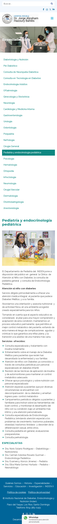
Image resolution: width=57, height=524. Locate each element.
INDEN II (49, 486)
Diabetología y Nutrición (15, 59)
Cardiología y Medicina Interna (18, 109)
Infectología (9, 177)
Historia (28, 483)
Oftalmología (10, 90)
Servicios (8, 486)
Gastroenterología (12, 115)
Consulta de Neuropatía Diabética (20, 72)
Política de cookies (16, 492)
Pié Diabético (10, 65)
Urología (7, 121)
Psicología (8, 158)
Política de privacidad (39, 492)
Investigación (35, 486)
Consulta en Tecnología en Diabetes (22, 78)
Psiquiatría (8, 134)
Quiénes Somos (13, 483)
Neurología (9, 103)
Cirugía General (11, 146)
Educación (20, 486)
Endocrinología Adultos (15, 84)
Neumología (9, 183)
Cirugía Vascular (11, 189)
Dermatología (10, 196)
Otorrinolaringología (13, 202)
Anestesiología (11, 208)
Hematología (10, 164)
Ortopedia (8, 171)
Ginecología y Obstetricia (16, 96)
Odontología (9, 127)
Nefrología (9, 140)
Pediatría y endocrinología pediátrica (22, 152)
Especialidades (42, 483)
